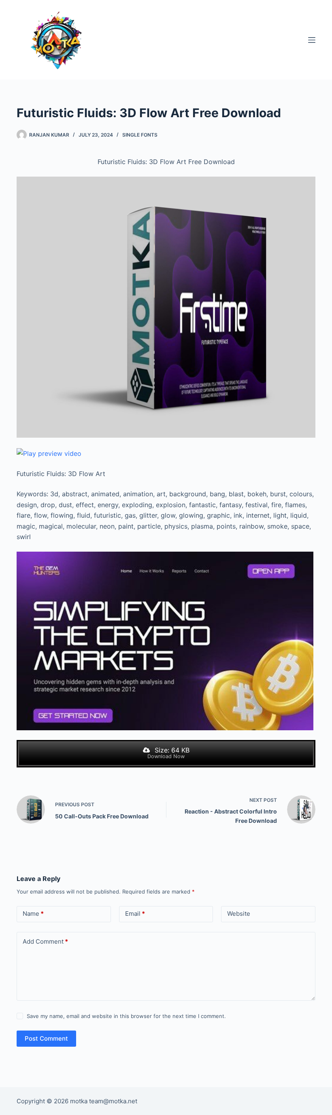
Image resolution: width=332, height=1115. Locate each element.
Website (238, 913)
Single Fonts (139, 135)
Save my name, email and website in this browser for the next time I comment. (126, 1016)
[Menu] (311, 40)
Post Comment (46, 1038)
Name (33, 913)
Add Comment (45, 941)
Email (135, 913)
